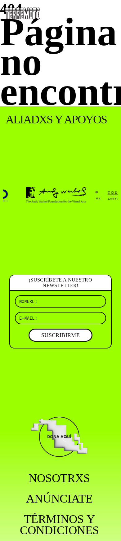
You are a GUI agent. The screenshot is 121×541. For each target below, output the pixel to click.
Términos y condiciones (59, 524)
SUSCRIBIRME (60, 335)
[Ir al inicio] (22, 13)
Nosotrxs (59, 478)
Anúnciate (59, 498)
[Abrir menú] (111, 12)
